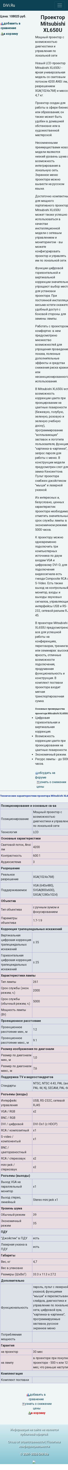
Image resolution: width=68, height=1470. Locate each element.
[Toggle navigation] (59, 5)
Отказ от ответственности (26, 1442)
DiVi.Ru (9, 5)
